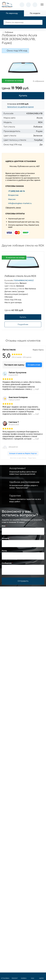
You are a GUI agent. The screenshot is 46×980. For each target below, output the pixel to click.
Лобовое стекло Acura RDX (20, 276)
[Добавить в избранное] (38, 257)
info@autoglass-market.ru (20, 203)
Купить (23, 317)
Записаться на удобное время (20, 107)
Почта (4, 551)
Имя (4, 526)
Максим (12, 199)
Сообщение (7, 563)
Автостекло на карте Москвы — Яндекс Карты (23, 458)
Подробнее (23, 324)
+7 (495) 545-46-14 (16, 191)
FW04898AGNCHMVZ (24, 280)
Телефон (5, 538)
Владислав (13, 195)
